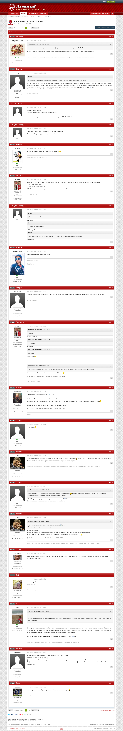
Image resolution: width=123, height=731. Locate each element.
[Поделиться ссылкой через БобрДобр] (22, 714)
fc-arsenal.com (14, 13)
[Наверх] (61, 729)
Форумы (23, 13)
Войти (104, 1)
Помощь (22, 728)
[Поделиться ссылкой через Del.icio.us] (14, 714)
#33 (110, 451)
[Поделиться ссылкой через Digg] (12, 714)
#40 (110, 683)
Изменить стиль (14, 728)
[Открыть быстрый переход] (112, 13)
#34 (110, 482)
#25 (110, 144)
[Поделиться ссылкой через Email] (25, 714)
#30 (110, 322)
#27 (110, 205)
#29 (110, 287)
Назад (10, 27)
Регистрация (111, 1)
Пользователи (33, 13)
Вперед (34, 27)
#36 (110, 549)
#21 (110, 36)
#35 (110, 513)
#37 (110, 575)
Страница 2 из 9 (18, 27)
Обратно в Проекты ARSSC (107, 710)
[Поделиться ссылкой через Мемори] (20, 714)
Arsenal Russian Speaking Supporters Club (18, 724)
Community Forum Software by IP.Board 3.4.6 (104, 728)
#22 (110, 69)
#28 (110, 247)
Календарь (43, 13)
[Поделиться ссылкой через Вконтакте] (17, 714)
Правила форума (94, 724)
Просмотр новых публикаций (100, 13)
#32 (110, 420)
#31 (110, 387)
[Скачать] (30, 714)
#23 (110, 103)
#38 (110, 603)
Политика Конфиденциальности (107, 724)
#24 (110, 124)
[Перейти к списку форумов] (27, 7)
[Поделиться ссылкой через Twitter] (9, 714)
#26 (110, 175)
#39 (110, 648)
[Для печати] (27, 714)
